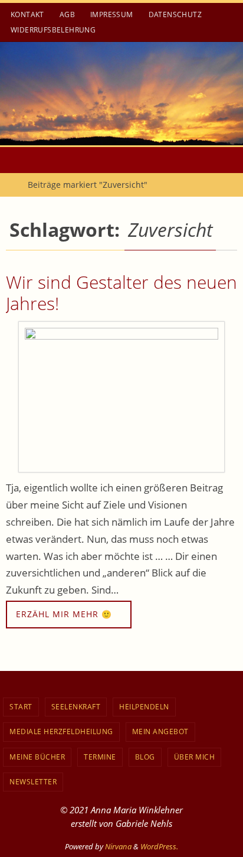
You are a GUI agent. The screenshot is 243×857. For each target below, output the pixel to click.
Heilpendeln (144, 707)
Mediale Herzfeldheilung (61, 731)
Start (20, 707)
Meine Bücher (37, 757)
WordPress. (159, 846)
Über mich (194, 757)
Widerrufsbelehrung (53, 30)
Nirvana (118, 846)
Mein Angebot (160, 731)
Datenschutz (175, 14)
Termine (100, 757)
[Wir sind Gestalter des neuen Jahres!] (121, 397)
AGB (67, 14)
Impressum (111, 14)
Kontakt (27, 14)
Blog (145, 757)
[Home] (8, 184)
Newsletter (33, 782)
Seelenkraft (76, 707)
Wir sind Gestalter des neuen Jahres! (121, 292)
